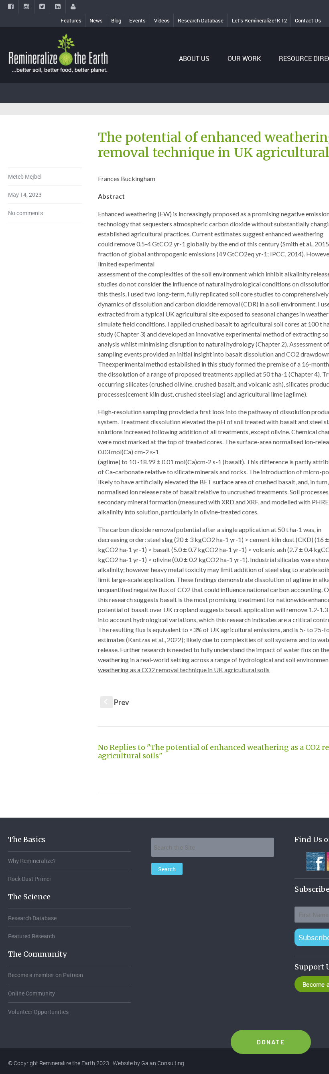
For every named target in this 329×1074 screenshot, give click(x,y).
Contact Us (308, 20)
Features (71, 20)
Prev (116, 702)
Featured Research (31, 936)
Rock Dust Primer (29, 879)
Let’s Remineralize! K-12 (259, 20)
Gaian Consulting (162, 1063)
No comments (25, 213)
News (96, 20)
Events (137, 20)
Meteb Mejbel (25, 176)
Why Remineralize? (32, 860)
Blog (116, 20)
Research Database (200, 20)
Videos (162, 20)
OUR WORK (244, 58)
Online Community (31, 993)
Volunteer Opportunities (38, 1012)
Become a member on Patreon (45, 975)
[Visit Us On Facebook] (315, 860)
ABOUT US (194, 58)
